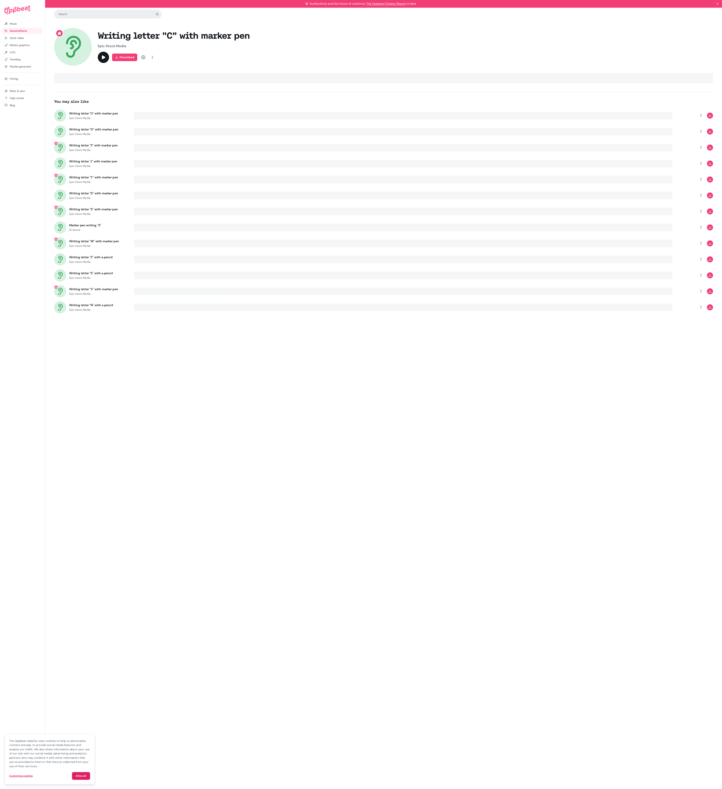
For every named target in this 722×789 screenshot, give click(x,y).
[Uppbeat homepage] (22, 9)
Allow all (81, 776)
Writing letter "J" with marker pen (93, 161)
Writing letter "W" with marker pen (94, 241)
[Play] (103, 57)
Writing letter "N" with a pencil (91, 305)
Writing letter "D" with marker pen (93, 193)
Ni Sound (74, 230)
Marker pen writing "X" (85, 225)
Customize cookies (21, 776)
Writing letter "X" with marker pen (93, 209)
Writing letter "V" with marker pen (93, 289)
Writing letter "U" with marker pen (93, 113)
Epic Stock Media (112, 46)
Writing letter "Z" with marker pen (93, 145)
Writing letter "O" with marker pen (93, 129)
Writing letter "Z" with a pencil (91, 257)
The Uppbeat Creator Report (386, 4)
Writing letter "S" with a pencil (91, 273)
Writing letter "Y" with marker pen (93, 177)
